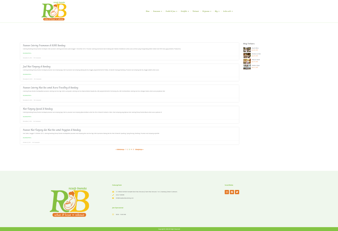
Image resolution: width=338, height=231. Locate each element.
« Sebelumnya (120, 149)
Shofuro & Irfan (256, 54)
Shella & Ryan (256, 65)
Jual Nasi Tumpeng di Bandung (36, 66)
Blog (216, 11)
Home (147, 11)
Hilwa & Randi (256, 59)
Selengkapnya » (27, 53)
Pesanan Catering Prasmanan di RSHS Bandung (44, 45)
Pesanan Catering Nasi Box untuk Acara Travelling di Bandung (50, 87)
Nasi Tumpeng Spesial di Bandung (38, 109)
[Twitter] (237, 192)
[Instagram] (227, 192)
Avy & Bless (255, 48)
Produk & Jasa (170, 11)
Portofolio (184, 11)
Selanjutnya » (139, 149)
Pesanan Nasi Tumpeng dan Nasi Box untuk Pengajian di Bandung (52, 130)
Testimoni (196, 11)
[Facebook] (232, 192)
